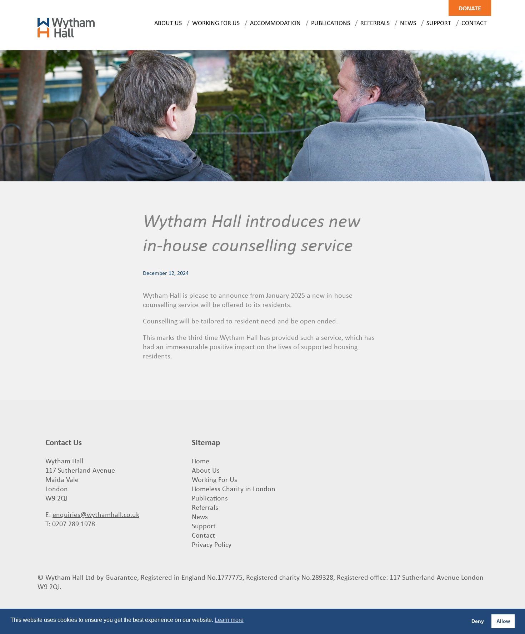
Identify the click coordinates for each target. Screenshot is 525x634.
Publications (330, 22)
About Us (168, 22)
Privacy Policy (211, 544)
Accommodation (275, 22)
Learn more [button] (229, 620)
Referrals (375, 22)
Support (438, 22)
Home (200, 461)
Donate (470, 8)
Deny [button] (477, 621)
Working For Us (216, 22)
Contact (474, 22)
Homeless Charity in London (233, 488)
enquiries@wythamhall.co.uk (95, 514)
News (408, 22)
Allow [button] (503, 621)
